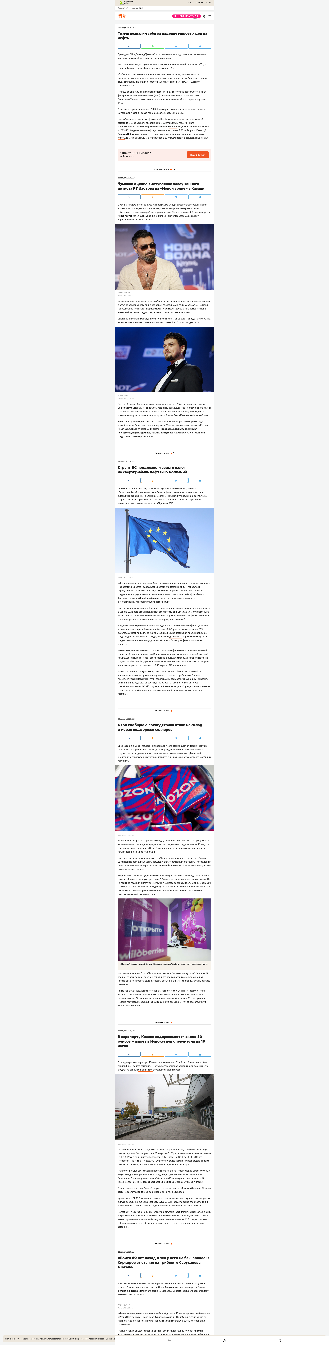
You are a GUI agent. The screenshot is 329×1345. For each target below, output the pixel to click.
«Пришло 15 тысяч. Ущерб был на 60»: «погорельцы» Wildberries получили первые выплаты (164, 964)
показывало (130, 1223)
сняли (183, 1215)
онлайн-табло (145, 1069)
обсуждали (187, 686)
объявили (170, 1212)
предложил (162, 679)
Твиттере (148, 68)
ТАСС (121, 103)
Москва (135, 8)
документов (175, 636)
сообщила (205, 757)
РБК (170, 503)
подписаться (197, 154)
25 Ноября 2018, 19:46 (127, 27)
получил (122, 411)
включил (146, 425)
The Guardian (136, 661)
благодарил (163, 109)
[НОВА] (186, 16)
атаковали (165, 973)
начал (162, 998)
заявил (173, 126)
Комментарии (164, 169)
